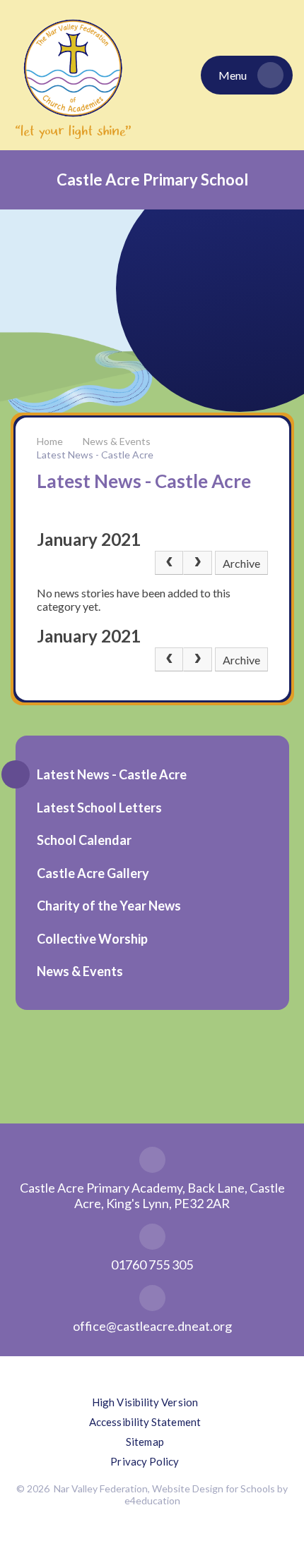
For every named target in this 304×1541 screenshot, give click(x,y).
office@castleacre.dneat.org (152, 1326)
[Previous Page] (169, 563)
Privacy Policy (144, 1461)
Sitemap (145, 1441)
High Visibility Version (145, 1402)
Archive (241, 563)
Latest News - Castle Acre (95, 455)
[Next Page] (197, 563)
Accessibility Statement (145, 1421)
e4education (152, 1500)
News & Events (117, 441)
